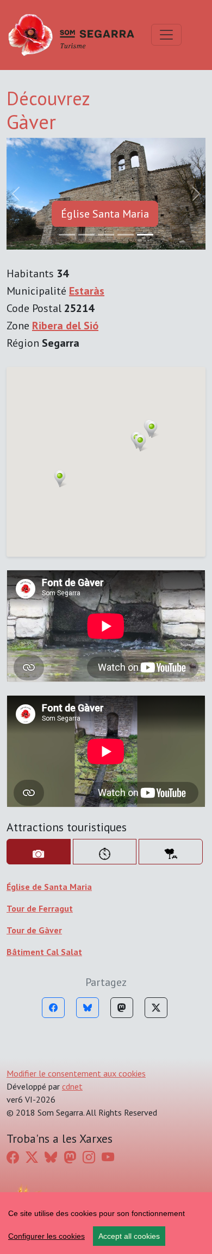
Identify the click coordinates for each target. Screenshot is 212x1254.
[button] (151, 429)
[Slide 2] (106, 234)
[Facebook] (53, 1007)
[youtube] (108, 1157)
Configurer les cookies (46, 1236)
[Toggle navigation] (166, 35)
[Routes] (105, 851)
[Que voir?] (39, 851)
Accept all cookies (129, 1236)
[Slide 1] (86, 234)
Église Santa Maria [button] (105, 214)
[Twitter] (156, 1007)
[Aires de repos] (171, 851)
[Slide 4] (145, 234)
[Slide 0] (67, 234)
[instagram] (89, 1157)
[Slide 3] (125, 234)
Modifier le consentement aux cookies (76, 1073)
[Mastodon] (121, 1007)
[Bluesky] (87, 1007)
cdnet (72, 1086)
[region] (106, 1223)
